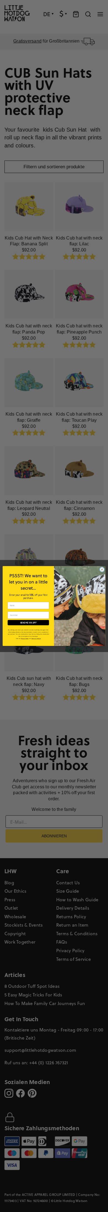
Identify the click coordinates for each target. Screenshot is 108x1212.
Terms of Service (36, 638)
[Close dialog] (102, 569)
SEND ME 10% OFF (28, 622)
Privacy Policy (25, 638)
